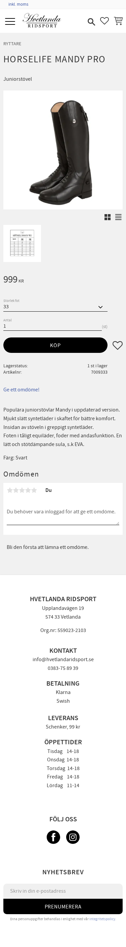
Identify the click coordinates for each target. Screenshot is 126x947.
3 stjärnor (22, 490)
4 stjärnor (28, 490)
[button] (11, 22)
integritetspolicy (102, 919)
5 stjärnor (34, 490)
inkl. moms (18, 4)
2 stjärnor (16, 490)
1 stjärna (10, 490)
